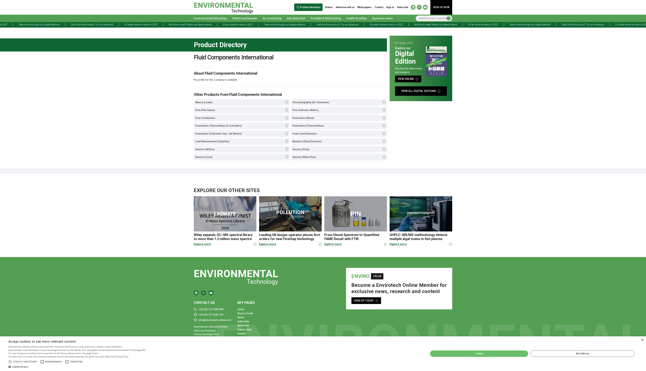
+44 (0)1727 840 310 (211, 314)
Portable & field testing (326, 18)
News (240, 317)
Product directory (310, 7)
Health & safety (356, 18)
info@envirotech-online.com (215, 320)
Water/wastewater (244, 18)
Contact (378, 7)
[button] (10, 361)
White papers (364, 7)
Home (240, 309)
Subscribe (402, 7)
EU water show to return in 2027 (90, 24)
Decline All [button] (582, 353)
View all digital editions (418, 91)
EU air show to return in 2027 (187, 24)
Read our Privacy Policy (117, 356)
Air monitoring (272, 18)
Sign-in (390, 7)
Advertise (243, 325)
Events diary (244, 329)
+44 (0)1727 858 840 (211, 309)
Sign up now (441, 7)
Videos (329, 7)
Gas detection (296, 18)
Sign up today (364, 300)
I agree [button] (479, 353)
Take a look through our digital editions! (234, 24)
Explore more (202, 244)
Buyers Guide (245, 313)
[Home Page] (223, 7)
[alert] (323, 353)
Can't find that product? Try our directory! (41, 24)
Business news (382, 18)
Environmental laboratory (210, 18)
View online (406, 78)
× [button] (642, 340)
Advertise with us (345, 7)
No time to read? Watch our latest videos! (139, 24)
